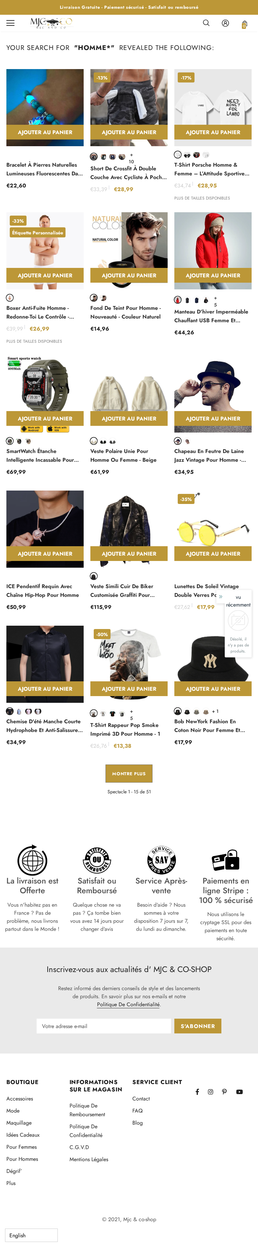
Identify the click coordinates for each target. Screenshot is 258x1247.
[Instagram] (214, 1092)
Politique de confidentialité (128, 1004)
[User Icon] (225, 23)
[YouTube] (242, 1092)
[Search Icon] (206, 23)
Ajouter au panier (45, 132)
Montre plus (128, 774)
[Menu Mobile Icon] (10, 23)
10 (131, 154)
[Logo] (52, 23)
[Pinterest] (228, 1092)
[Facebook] (202, 1092)
